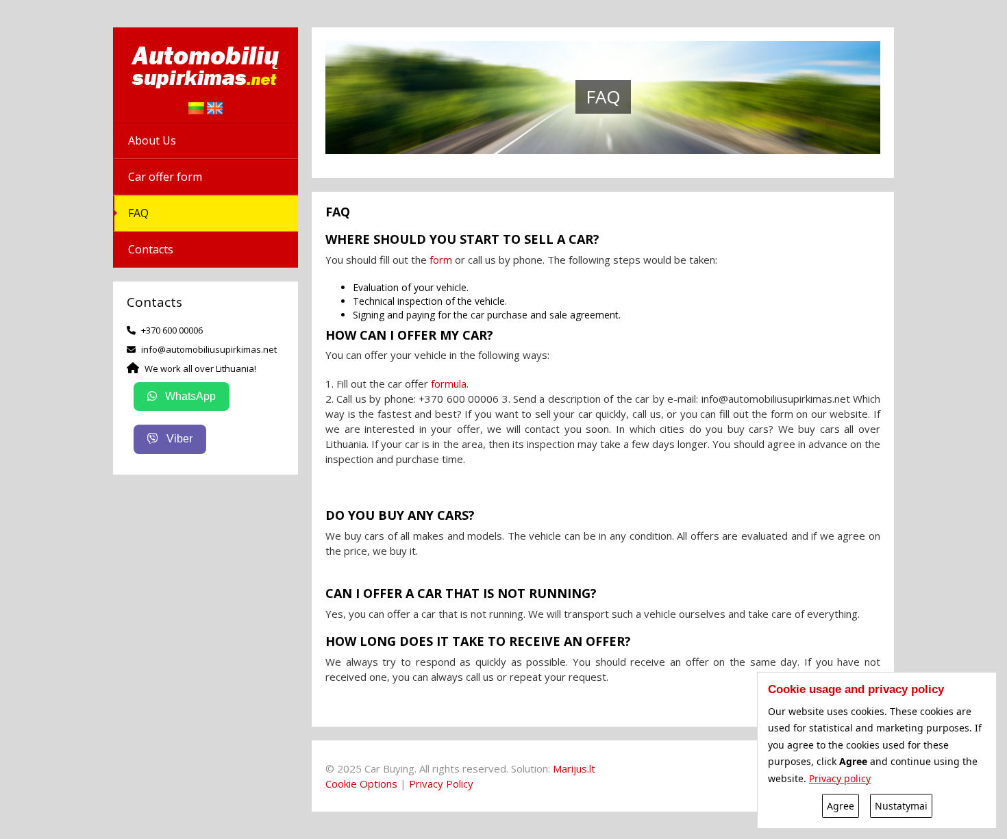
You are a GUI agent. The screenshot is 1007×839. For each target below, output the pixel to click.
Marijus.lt (574, 768)
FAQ (138, 213)
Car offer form (165, 176)
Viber (178, 438)
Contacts (150, 249)
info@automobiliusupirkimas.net (209, 349)
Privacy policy (840, 778)
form (441, 259)
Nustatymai (901, 805)
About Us (152, 140)
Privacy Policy (441, 783)
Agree (840, 805)
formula (449, 383)
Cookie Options (361, 783)
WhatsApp (189, 396)
